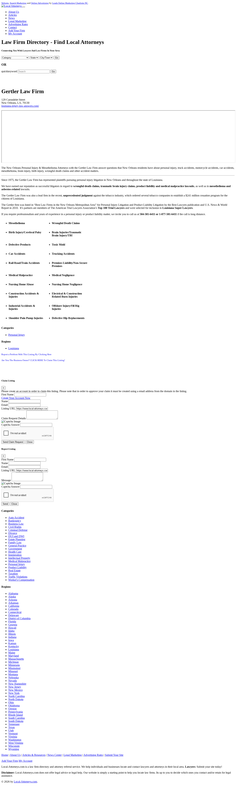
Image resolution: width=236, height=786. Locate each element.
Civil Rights (14, 526)
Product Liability (17, 567)
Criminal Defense (17, 530)
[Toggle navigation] (23, 6)
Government (15, 548)
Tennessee (14, 724)
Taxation (13, 573)
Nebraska (13, 677)
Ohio (11, 702)
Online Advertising (40, 3)
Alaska (12, 596)
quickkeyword (9, 71)
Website (5, 3)
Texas (11, 727)
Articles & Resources (33, 754)
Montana (13, 674)
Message (6, 480)
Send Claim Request (13, 442)
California (13, 605)
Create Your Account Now (15, 397)
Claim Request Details (13, 418)
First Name (7, 394)
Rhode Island (15, 714)
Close (29, 442)
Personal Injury (16, 334)
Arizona (12, 599)
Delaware (13, 615)
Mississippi (14, 668)
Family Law (15, 542)
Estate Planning (16, 539)
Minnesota (14, 665)
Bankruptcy (14, 520)
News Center (54, 754)
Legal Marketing (17, 21)
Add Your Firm (16, 30)
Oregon (12, 708)
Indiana (12, 637)
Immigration (15, 554)
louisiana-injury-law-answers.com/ (20, 105)
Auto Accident (16, 517)
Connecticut (14, 612)
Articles (12, 14)
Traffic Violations (17, 576)
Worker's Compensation (21, 579)
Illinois (12, 633)
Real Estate (14, 570)
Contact (12, 27)
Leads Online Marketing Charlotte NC (70, 3)
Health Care (14, 551)
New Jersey (14, 686)
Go (56, 57)
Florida (12, 621)
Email (4, 404)
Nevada (12, 680)
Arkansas (13, 602)
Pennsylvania (15, 711)
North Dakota (15, 699)
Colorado (13, 609)
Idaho (11, 630)
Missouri (13, 671)
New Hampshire (17, 683)
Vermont (13, 733)
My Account (15, 33)
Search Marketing (18, 3)
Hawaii (12, 627)
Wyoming (13, 749)
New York (14, 693)
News (11, 18)
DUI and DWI (16, 536)
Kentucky (13, 646)
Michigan (13, 661)
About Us (13, 11)
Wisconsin (14, 746)
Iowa (11, 640)
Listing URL (8, 408)
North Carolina (16, 696)
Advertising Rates (18, 24)
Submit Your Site (114, 754)
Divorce (12, 533)
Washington (14, 739)
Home (4, 754)
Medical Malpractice (19, 561)
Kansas (12, 643)
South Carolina (16, 717)
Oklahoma (14, 705)
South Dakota (15, 721)
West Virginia (15, 742)
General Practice (17, 545)
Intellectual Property (19, 558)
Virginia (12, 736)
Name (4, 401)
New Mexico (15, 689)
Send (5, 504)
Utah (11, 730)
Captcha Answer (10, 424)
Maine (11, 652)
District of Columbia (19, 618)
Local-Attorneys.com (25, 781)
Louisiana (13, 348)
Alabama (13, 593)
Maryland (13, 655)
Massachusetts (16, 658)
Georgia (12, 624)
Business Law (16, 523)
